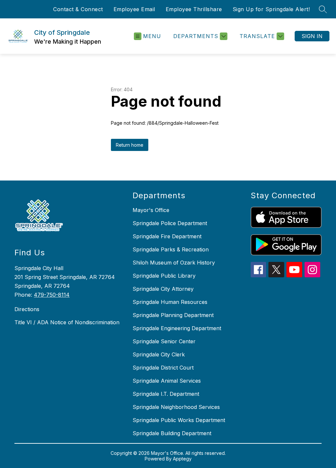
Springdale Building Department (172, 433)
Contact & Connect (78, 9)
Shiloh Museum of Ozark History (174, 262)
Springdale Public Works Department (179, 420)
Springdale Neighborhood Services (176, 407)
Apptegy (182, 458)
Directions (26, 309)
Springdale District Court (163, 367)
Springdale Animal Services (167, 380)
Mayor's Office (151, 210)
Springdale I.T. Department (166, 394)
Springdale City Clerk (159, 354)
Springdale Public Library (164, 275)
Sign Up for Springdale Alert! (271, 9)
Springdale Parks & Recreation (171, 249)
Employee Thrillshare (194, 9)
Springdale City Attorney (163, 289)
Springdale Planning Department (173, 315)
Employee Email (134, 9)
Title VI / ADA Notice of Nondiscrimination (66, 322)
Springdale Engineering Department (177, 328)
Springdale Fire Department (167, 236)
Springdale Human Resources (170, 302)
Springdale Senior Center (164, 341)
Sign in (312, 36)
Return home (129, 145)
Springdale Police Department (170, 223)
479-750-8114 (52, 294)
